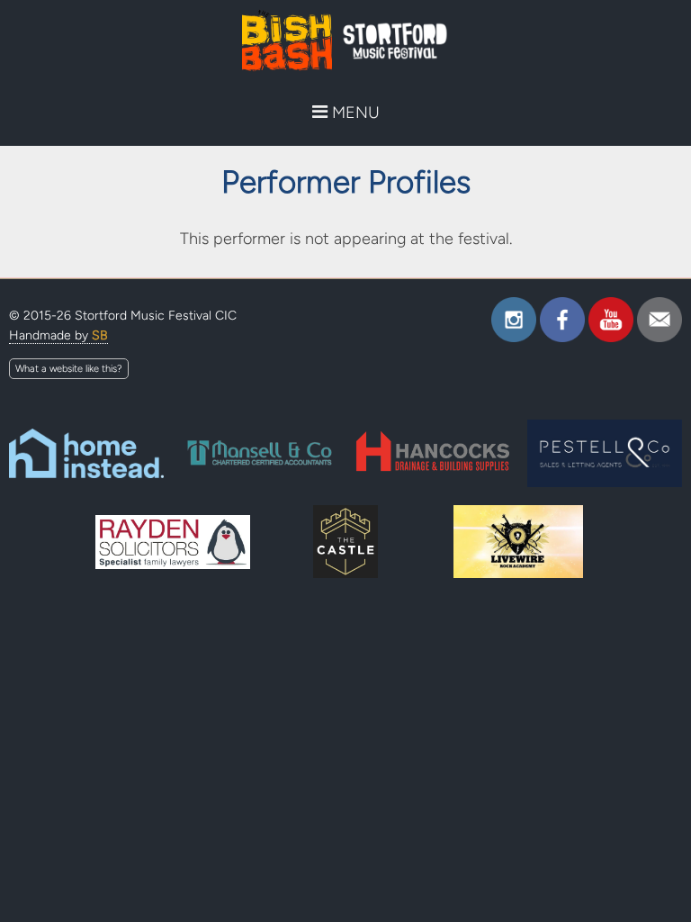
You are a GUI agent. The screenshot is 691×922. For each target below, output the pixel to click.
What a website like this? (68, 369)
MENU (354, 112)
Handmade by (58, 335)
